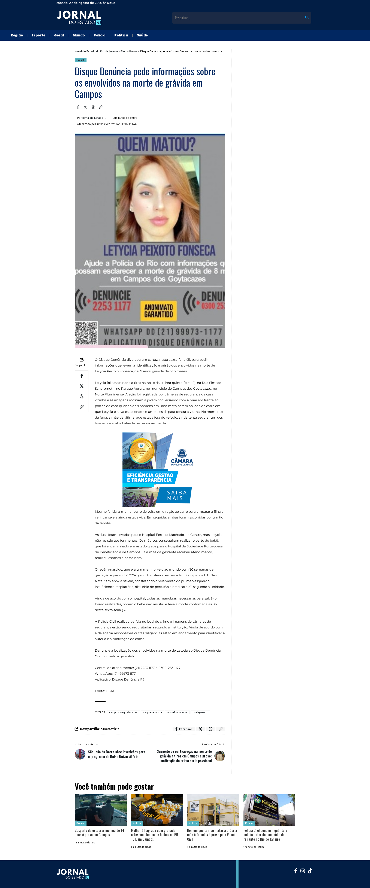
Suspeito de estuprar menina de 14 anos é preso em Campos (99, 832)
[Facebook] (295, 871)
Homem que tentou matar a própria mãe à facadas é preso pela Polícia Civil (212, 835)
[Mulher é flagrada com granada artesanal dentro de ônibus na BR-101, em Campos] (157, 810)
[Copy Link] (101, 107)
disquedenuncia (152, 712)
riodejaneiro (200, 712)
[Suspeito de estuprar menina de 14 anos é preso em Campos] (101, 810)
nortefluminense (177, 712)
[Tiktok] (310, 871)
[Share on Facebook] (78, 107)
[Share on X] (85, 107)
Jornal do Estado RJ (94, 117)
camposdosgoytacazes (123, 712)
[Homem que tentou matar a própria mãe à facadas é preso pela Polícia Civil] (213, 810)
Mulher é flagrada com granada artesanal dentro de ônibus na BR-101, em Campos (155, 835)
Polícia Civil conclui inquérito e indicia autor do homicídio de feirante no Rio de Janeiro (265, 835)
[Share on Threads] (93, 107)
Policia (80, 60)
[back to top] (361, 879)
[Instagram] (302, 871)
